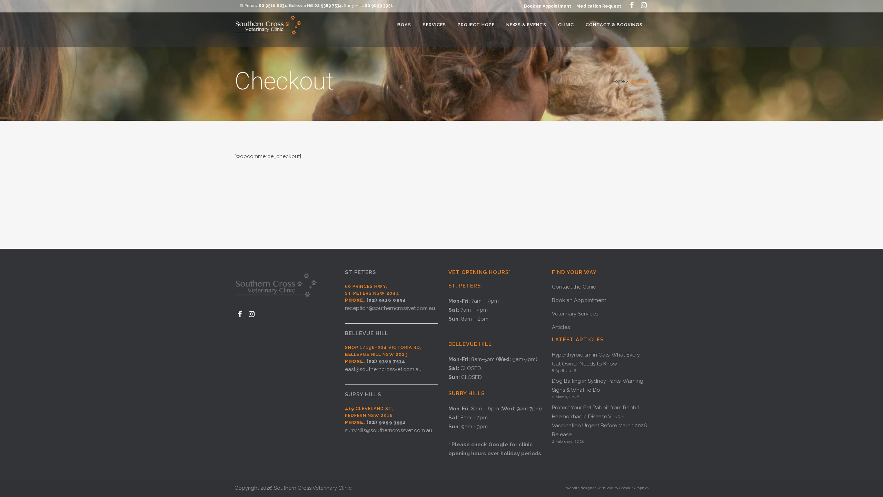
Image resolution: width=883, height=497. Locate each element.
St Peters (360, 272)
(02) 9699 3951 (386, 422)
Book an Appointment (547, 6)
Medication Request (598, 6)
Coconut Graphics (633, 488)
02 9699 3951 (379, 5)
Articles (561, 327)
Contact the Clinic (574, 287)
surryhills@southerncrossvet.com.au (388, 430)
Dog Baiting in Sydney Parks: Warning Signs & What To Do (597, 385)
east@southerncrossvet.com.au (383, 369)
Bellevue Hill (366, 333)
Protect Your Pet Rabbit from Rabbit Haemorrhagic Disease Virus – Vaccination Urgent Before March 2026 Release (599, 421)
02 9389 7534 (328, 5)
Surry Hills (363, 394)
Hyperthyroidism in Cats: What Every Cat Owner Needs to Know (596, 359)
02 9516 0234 (273, 5)
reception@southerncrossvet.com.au (390, 308)
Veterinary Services (575, 314)
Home (618, 81)
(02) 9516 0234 (386, 300)
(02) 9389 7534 (385, 361)
